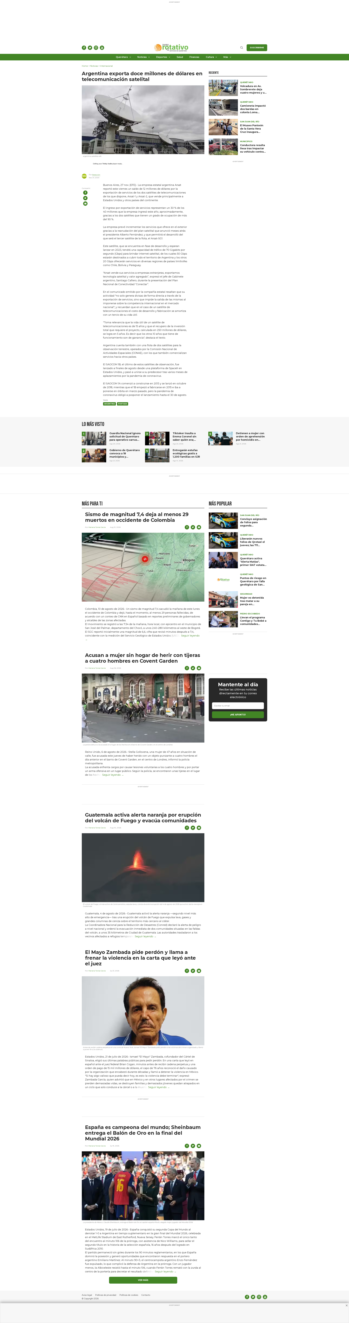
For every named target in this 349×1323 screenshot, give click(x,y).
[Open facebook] (84, 48)
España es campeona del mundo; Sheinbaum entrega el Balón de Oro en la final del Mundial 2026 (143, 1133)
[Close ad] (347, 1305)
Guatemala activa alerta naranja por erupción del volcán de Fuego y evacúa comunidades (143, 818)
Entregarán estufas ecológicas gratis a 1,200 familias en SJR (186, 453)
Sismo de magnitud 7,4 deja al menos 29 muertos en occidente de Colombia (137, 517)
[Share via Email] (85, 203)
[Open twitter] (90, 48)
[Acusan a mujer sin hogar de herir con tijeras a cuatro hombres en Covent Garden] (143, 708)
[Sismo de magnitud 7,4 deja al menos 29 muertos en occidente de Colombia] (143, 567)
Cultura (210, 57)
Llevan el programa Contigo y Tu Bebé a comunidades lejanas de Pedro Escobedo (253, 624)
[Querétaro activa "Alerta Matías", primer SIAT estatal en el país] (223, 560)
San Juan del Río (249, 122)
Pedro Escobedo (250, 614)
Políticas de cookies (128, 1295)
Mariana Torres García (97, 527)
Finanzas (194, 57)
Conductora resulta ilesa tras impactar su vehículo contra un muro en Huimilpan (252, 152)
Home (85, 66)
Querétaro (122, 57)
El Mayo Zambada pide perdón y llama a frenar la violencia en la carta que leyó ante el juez (140, 958)
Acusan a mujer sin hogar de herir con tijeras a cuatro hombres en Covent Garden (142, 658)
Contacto (145, 1295)
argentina (109, 404)
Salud (180, 57)
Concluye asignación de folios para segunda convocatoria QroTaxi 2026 (253, 526)
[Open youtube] (102, 48)
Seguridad (246, 594)
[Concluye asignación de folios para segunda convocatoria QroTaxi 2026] (223, 520)
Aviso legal (87, 1295)
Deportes (161, 57)
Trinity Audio (107, 164)
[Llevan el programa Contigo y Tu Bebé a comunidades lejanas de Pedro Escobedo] (223, 619)
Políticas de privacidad (105, 1295)
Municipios (246, 141)
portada (122, 404)
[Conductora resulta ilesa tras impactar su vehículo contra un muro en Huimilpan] (223, 146)
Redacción (96, 175)
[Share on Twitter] (85, 198)
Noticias (142, 57)
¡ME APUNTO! (238, 714)
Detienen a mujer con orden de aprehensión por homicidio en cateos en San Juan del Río (251, 440)
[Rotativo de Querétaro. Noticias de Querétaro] (171, 48)
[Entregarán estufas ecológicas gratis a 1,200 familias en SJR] (157, 455)
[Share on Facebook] (85, 192)
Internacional (106, 66)
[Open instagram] (96, 48)
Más (225, 57)
